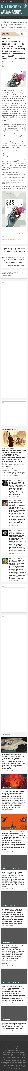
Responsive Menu (25, 1)
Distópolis (11, 61)
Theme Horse (16, 1048)
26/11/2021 (5, 61)
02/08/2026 (12, 580)
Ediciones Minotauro (10, 239)
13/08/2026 (12, 525)
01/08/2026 (5, 851)
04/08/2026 (5, 811)
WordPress (18, 1050)
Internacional (6, 735)
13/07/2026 (5, 1002)
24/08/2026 (5, 468)
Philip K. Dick (5, 241)
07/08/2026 (12, 553)
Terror (13, 750)
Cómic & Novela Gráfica (10, 429)
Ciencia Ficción (6, 38)
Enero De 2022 (18, 239)
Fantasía (5, 787)
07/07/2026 (5, 1030)
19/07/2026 (5, 888)
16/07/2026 (5, 925)
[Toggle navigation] (3, 17)
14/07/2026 (5, 965)
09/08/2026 (5, 770)
